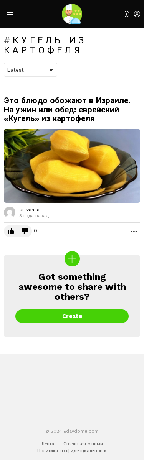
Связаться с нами (83, 444)
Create (72, 316)
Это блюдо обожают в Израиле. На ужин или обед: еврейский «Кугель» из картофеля (67, 109)
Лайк (11, 231)
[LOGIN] (137, 14)
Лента (47, 444)
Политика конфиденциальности (72, 450)
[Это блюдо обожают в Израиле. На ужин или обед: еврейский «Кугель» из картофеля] (72, 166)
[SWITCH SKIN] (127, 14)
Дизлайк (25, 231)
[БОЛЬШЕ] (134, 231)
